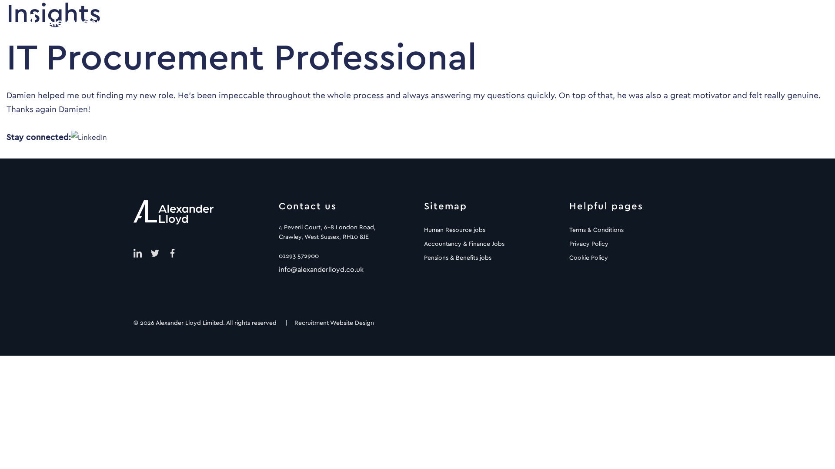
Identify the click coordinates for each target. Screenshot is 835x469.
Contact (708, 26)
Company (639, 26)
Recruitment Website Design (334, 323)
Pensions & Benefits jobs (457, 258)
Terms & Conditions (596, 230)
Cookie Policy (588, 258)
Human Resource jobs (454, 230)
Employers (487, 26)
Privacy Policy (588, 244)
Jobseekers (563, 26)
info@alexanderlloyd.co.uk (321, 269)
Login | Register (774, 26)
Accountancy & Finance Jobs (464, 244)
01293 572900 (299, 256)
